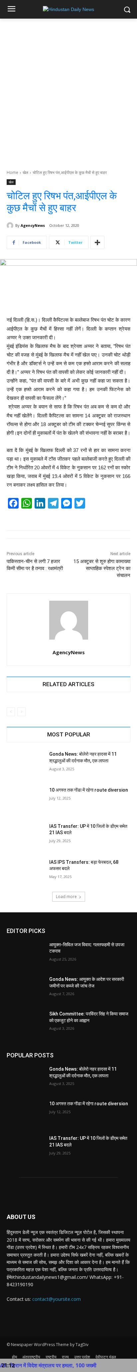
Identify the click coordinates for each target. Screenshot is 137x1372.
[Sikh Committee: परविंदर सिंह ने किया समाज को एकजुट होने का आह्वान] (25, 1024)
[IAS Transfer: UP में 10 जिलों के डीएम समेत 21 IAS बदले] (25, 836)
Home (12, 172)
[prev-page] (11, 711)
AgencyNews (33, 225)
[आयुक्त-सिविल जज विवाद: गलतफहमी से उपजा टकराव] (25, 955)
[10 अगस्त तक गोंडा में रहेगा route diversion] (25, 800)
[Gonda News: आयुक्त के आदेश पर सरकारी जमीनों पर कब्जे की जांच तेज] (25, 989)
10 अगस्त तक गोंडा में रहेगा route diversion (88, 790)
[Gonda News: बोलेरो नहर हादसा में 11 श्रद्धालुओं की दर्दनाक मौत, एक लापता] (25, 764)
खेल (25, 172)
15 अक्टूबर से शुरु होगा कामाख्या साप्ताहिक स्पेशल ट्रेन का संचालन (101, 568)
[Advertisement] (68, 90)
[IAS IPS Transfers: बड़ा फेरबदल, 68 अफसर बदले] (25, 872)
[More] (97, 242)
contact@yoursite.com (56, 1299)
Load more (66, 896)
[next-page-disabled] (21, 711)
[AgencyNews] (11, 225)
